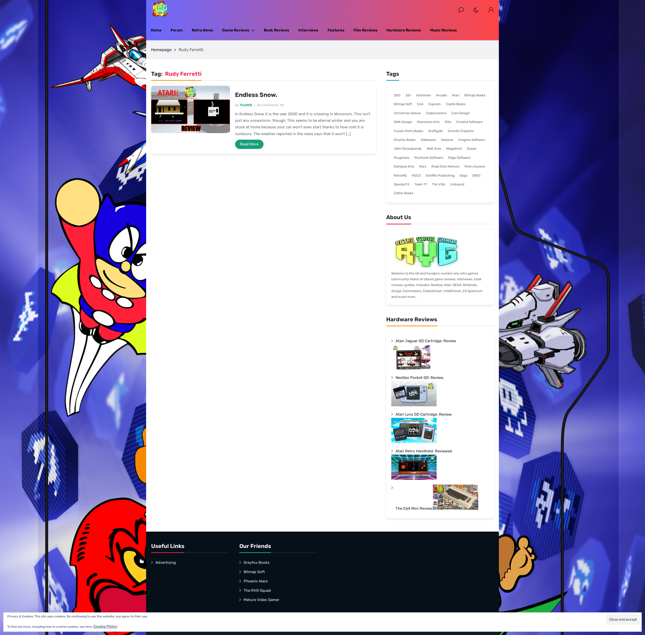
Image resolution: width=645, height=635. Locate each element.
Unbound (457, 184)
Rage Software (459, 158)
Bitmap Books (475, 95)
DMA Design (403, 122)
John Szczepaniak (408, 148)
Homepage (161, 49)
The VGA (438, 184)
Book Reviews (276, 30)
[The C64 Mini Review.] (455, 508)
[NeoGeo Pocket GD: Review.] (414, 405)
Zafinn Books (403, 193)
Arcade (441, 95)
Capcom (434, 104)
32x (408, 95)
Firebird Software (469, 122)
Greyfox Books (405, 140)
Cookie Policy (105, 626)
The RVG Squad (257, 590)
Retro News (202, 30)
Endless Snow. (256, 94)
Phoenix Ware (256, 581)
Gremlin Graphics (461, 131)
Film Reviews (365, 30)
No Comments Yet (270, 105)
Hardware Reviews (403, 30)
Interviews (308, 30)
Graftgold (435, 131)
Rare (422, 166)
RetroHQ (400, 175)
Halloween (428, 140)
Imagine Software (471, 140)
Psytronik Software (428, 158)
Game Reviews (235, 30)
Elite (448, 122)
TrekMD (246, 105)
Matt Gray (434, 148)
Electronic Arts (428, 122)
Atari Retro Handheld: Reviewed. (424, 451)
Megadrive (454, 148)
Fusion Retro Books (408, 131)
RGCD (416, 175)
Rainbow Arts (404, 166)
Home (156, 30)
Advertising (165, 562)
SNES (476, 175)
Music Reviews (443, 30)
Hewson (447, 140)
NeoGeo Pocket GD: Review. (420, 377)
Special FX (401, 184)
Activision (423, 95)
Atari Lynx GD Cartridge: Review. (424, 414)
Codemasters (436, 113)
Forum (177, 30)
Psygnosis (401, 158)
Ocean (471, 148)
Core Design (461, 113)
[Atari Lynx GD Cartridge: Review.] (414, 442)
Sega (463, 175)
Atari (455, 95)
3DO (397, 95)
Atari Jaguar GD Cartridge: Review (426, 341)
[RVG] (160, 10)
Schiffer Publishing (440, 175)
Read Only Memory (445, 166)
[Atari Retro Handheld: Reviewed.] (414, 478)
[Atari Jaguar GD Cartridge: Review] (414, 368)
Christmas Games (407, 113)
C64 (420, 104)
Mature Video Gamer (261, 600)
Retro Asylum (475, 166)
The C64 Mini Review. (414, 508)
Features (336, 30)
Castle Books (456, 104)
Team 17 (420, 184)
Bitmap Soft (403, 104)
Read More (249, 144)
